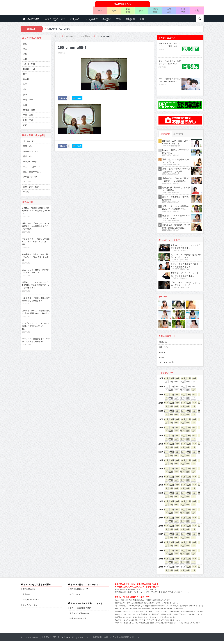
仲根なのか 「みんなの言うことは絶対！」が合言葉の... (176, 179)
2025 (160, 386)
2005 (160, 550)
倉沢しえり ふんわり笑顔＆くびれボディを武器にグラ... (176, 207)
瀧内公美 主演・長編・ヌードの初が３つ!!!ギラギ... (176, 142)
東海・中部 (28, 99)
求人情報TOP (33, 18)
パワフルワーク (30, 161)
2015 (160, 468)
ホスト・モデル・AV (32, 166)
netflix (162, 352)
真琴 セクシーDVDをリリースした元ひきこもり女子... (176, 170)
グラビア (74, 18)
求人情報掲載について (79, 589)
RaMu (162, 357)
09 (175, 406)
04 (182, 378)
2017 (160, 452)
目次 (141, 18)
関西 (141, 10)
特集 (118, 18)
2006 (160, 542)
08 (170, 406)
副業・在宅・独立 (31, 187)
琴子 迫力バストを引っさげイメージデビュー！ (176, 161)
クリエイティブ (30, 176)
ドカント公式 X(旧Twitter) (80, 608)
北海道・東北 (29, 109)
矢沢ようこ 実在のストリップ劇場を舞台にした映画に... (176, 226)
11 (187, 406)
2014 (160, 476)
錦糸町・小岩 (29, 69)
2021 (160, 419)
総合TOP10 (178, 134)
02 (171, 378)
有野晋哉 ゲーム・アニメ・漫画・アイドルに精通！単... (184, 274)
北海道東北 (155, 10)
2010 (160, 509)
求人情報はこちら (122, 3)
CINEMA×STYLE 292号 (58, 29)
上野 (25, 58)
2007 (160, 534)
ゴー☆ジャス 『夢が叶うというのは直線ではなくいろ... (185, 284)
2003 (160, 566)
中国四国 (169, 10)
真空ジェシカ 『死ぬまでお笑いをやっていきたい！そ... (186, 256)
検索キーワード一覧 (78, 618)
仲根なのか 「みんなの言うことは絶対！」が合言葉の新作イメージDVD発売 (36, 226)
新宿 (25, 43)
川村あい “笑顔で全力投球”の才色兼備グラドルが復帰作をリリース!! (36, 210)
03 (177, 378)
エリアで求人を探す (55, 18)
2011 (160, 501)
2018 (160, 443)
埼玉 (25, 84)
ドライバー (28, 181)
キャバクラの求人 (31, 151)
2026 (160, 378)
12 (192, 389)
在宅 (196, 10)
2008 (160, 525)
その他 (26, 192)
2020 (160, 427)
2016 (160, 460)
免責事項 (26, 594)
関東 (114, 10)
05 (188, 378)
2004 (160, 558)
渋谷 (25, 48)
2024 (160, 394)
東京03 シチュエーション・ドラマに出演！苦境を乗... (186, 246)
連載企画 (130, 18)
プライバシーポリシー (32, 605)
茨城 (25, 94)
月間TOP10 (165, 134)
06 (193, 378)
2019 (160, 435)
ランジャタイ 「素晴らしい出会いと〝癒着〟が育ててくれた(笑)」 (36, 241)
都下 (25, 74)
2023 (160, 402)
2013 (160, 484)
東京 (100, 10)
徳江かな (163, 342)
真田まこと (164, 347)
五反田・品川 (29, 64)
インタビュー (91, 18)
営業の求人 (28, 156)
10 (181, 406)
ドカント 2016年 (166, 362)
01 (165, 378)
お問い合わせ (75, 594)
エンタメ (107, 18)
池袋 (25, 53)
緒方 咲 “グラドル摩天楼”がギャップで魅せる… (176, 217)
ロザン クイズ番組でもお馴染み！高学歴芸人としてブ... (184, 265)
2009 (160, 517)
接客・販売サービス (32, 171)
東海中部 (128, 10)
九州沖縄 (183, 10)
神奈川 (26, 79)
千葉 (25, 89)
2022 (160, 411)
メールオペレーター (32, 141)
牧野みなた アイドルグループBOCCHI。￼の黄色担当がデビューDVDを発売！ (35, 285)
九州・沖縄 (28, 120)
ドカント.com (63, 637)
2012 (160, 493)
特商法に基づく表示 (31, 599)
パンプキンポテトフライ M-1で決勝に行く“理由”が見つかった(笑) (35, 326)
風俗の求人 (28, 146)
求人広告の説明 (29, 589)
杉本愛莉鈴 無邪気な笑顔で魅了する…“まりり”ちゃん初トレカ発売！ (36, 257)
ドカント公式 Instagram (80, 613)
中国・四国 (28, 115)
